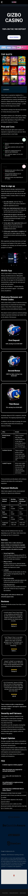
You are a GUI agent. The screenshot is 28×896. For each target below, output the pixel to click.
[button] (14, 765)
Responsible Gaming (14, 892)
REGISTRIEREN (14, 37)
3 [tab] (16, 265)
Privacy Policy (5, 892)
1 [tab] (11, 265)
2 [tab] (14, 265)
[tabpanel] (14, 258)
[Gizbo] (14, 2)
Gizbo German (23, 892)
